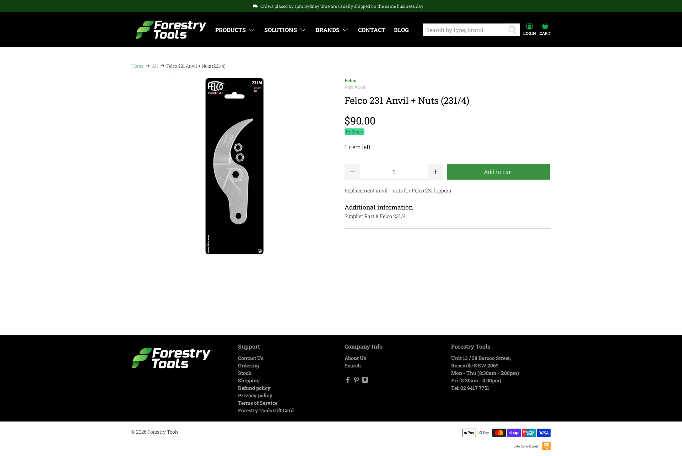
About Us (355, 358)
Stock (244, 373)
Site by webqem (527, 446)
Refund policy (254, 388)
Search (353, 365)
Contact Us (251, 358)
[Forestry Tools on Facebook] (348, 381)
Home (137, 66)
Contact (371, 29)
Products (230, 29)
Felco (350, 80)
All (155, 66)
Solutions (280, 29)
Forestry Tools (163, 432)
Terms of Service (257, 402)
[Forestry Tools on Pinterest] (356, 381)
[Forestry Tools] (171, 30)
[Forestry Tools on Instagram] (365, 381)
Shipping (249, 380)
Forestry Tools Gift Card (266, 410)
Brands (327, 29)
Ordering (248, 365)
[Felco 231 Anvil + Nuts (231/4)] (234, 166)
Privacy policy (255, 395)
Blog (401, 29)
